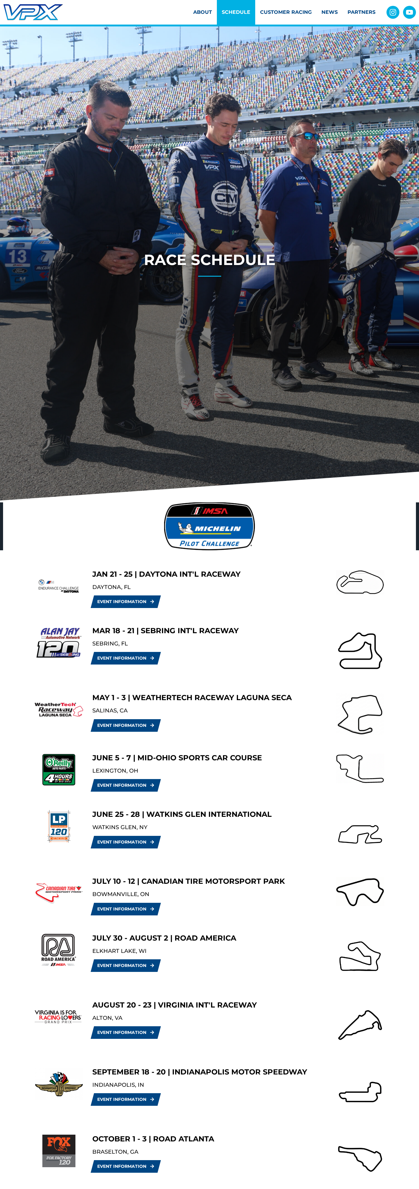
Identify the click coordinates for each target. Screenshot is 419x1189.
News (329, 12)
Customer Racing (286, 12)
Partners (361, 12)
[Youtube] (409, 12)
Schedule (236, 12)
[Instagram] (392, 12)
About (202, 12)
